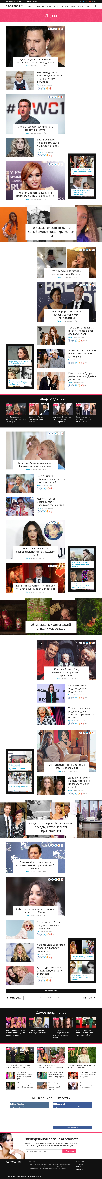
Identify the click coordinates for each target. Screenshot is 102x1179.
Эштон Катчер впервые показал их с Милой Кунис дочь (82, 353)
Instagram (80, 1169)
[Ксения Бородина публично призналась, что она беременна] (35, 180)
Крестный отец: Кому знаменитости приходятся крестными (66, 672)
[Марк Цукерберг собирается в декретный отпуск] (35, 114)
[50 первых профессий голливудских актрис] (39, 1022)
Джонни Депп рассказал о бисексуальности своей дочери (35, 61)
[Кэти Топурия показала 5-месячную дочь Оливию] (66, 262)
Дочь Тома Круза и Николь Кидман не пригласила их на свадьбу (79, 782)
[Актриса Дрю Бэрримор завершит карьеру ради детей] (20, 952)
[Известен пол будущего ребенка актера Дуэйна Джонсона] (51, 381)
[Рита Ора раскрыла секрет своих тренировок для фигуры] (16, 409)
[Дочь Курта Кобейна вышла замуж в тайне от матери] (20, 975)
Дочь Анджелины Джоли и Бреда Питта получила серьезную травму (15, 1032)
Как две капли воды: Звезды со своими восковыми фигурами (56, 1075)
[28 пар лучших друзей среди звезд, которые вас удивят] (73, 1075)
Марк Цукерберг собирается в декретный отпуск (35, 128)
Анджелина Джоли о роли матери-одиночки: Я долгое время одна (63, 419)
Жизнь (32, 405)
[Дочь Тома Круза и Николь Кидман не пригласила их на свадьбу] (51, 785)
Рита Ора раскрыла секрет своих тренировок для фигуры (16, 419)
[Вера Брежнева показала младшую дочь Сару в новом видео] (20, 147)
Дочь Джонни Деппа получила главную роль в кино (49, 925)
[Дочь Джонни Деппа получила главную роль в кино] (20, 929)
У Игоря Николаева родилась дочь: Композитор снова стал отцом (82, 712)
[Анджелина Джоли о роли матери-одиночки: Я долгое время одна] (63, 409)
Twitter (80, 1167)
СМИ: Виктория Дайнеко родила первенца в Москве (35, 910)
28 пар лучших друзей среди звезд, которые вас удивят (88, 1075)
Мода (78, 1018)
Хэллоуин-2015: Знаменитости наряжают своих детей (50, 502)
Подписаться (69, 1151)
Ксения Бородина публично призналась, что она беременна (35, 194)
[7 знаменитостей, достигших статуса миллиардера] (86, 409)
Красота (9, 405)
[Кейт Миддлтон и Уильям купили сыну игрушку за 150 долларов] (20, 80)
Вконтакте (81, 1161)
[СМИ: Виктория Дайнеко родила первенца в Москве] (35, 896)
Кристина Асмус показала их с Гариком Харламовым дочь (35, 464)
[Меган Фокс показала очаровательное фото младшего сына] (35, 539)
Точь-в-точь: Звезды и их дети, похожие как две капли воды (81, 330)
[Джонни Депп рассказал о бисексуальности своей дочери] (35, 46)
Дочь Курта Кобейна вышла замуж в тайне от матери (50, 970)
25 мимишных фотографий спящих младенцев (51, 626)
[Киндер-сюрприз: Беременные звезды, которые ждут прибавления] (66, 302)
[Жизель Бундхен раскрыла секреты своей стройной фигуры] (42, 1086)
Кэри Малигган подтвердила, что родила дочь (78, 688)
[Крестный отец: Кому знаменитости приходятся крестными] (66, 660)
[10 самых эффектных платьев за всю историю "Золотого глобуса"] (86, 1022)
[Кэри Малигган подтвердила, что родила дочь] (51, 693)
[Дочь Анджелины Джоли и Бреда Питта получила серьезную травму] (16, 1022)
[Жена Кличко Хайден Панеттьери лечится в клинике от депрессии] (35, 578)
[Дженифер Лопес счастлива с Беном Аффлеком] (39, 409)
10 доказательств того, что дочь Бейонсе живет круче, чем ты (51, 231)
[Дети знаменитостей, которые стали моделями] (66, 751)
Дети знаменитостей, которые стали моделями (67, 766)
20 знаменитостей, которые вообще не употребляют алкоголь (25, 1085)
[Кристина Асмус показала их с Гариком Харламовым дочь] (35, 450)
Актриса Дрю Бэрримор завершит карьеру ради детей (51, 948)
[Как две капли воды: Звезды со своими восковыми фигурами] (42, 1075)
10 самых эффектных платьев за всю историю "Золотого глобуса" (85, 1032)
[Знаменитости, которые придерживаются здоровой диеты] (51, 1055)
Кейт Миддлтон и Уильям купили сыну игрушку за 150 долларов (49, 77)
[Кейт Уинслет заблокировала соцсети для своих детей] (20, 483)
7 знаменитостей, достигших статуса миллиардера (83, 419)
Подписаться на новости (72, 1127)
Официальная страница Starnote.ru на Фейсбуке (67, 1107)
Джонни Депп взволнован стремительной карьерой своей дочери (35, 865)
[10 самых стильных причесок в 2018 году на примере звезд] (82, 1055)
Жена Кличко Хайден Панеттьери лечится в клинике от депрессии (35, 587)
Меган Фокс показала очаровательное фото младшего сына (35, 551)
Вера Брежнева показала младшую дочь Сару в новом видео (48, 144)
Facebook (80, 1164)
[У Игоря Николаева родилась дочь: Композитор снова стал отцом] (51, 716)
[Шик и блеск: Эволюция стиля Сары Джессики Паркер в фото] (10, 1075)
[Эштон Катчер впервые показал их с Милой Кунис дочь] (51, 358)
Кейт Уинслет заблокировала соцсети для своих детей (51, 479)
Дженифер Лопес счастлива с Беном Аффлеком (36, 419)
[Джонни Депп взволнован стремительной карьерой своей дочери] (35, 857)
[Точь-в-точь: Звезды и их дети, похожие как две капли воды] (51, 335)
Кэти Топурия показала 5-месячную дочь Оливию (67, 272)
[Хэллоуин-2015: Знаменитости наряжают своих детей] (20, 506)
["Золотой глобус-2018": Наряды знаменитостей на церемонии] (20, 1055)
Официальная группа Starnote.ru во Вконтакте (24, 1107)
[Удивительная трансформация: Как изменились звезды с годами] (63, 1022)
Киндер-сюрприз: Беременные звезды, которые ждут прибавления (66, 314)
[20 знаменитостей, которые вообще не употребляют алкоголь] (10, 1086)
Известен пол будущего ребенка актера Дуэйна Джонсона (82, 376)
